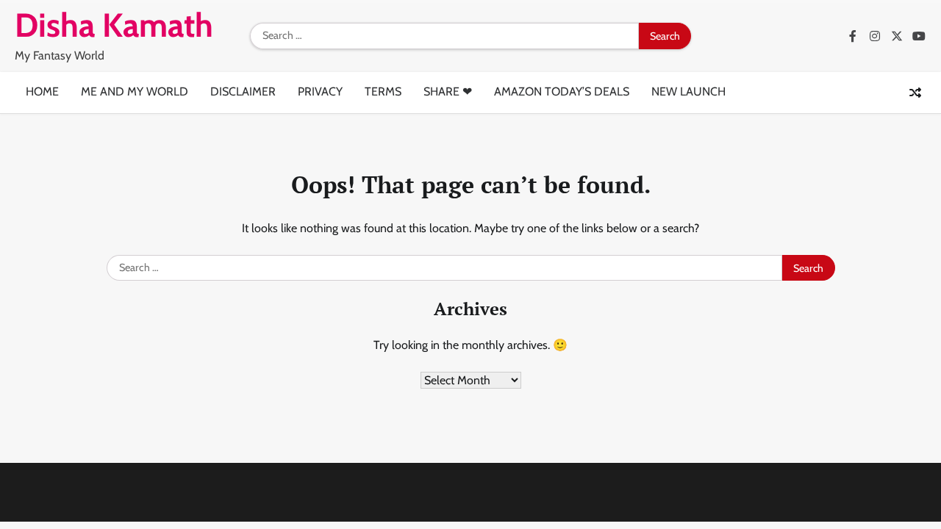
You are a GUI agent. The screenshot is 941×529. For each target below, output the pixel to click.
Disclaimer (243, 91)
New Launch (688, 91)
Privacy (320, 91)
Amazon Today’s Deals (561, 91)
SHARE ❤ (447, 91)
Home (42, 91)
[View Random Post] (915, 93)
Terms (383, 91)
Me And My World (134, 91)
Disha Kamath (114, 25)
